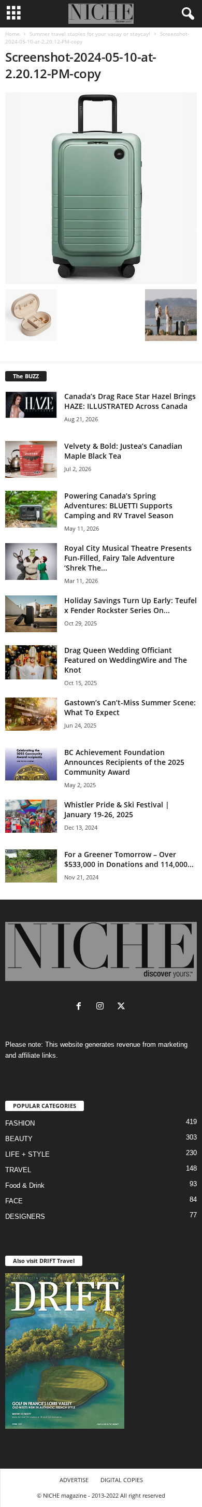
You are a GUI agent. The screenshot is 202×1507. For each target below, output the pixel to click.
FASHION (20, 1123)
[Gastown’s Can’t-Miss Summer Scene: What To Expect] (31, 714)
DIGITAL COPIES (121, 1480)
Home (12, 33)
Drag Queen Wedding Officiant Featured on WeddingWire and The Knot (125, 660)
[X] (122, 1007)
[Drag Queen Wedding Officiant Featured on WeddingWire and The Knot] (31, 662)
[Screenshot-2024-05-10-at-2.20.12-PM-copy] (101, 188)
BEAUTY (19, 1139)
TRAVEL (18, 1170)
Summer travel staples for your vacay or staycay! (90, 33)
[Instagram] (102, 1007)
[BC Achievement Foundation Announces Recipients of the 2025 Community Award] (31, 763)
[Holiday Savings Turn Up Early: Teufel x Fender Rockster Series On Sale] (31, 613)
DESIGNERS (25, 1216)
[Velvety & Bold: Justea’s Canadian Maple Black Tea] (31, 459)
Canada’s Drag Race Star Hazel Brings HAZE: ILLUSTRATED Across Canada (130, 401)
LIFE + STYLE (27, 1154)
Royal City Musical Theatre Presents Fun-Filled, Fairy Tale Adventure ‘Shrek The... (128, 558)
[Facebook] (81, 1007)
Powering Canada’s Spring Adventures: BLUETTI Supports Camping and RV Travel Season (119, 505)
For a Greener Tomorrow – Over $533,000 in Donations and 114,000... (129, 859)
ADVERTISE (74, 1480)
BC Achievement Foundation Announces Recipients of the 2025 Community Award (124, 762)
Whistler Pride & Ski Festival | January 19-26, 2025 (116, 809)
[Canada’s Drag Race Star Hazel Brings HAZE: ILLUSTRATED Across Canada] (31, 404)
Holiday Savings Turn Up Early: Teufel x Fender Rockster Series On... (130, 605)
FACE (14, 1201)
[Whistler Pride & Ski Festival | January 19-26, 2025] (31, 816)
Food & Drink (25, 1185)
